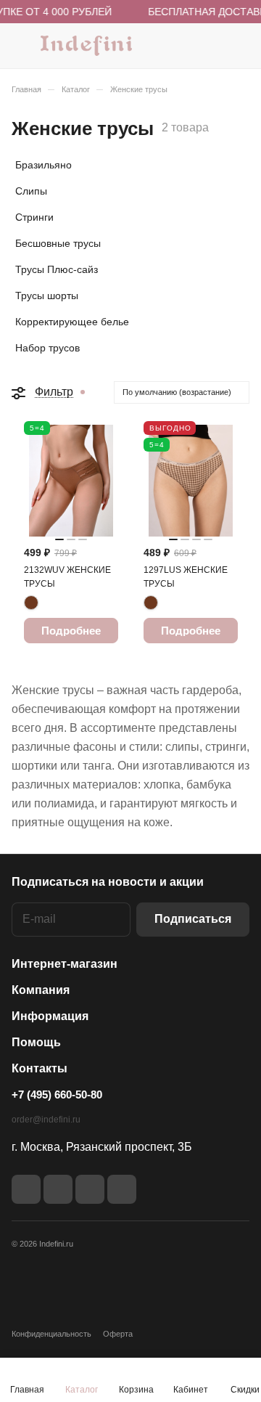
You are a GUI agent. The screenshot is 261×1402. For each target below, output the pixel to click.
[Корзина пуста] (238, 45)
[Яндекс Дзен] (89, 1189)
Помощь (36, 1042)
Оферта (118, 1333)
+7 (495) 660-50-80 (57, 1094)
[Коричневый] (31, 602)
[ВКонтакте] (26, 1189)
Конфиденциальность (51, 1333)
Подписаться (192, 919)
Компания (41, 990)
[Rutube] (58, 1189)
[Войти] (209, 45)
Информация (50, 1016)
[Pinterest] (121, 1189)
